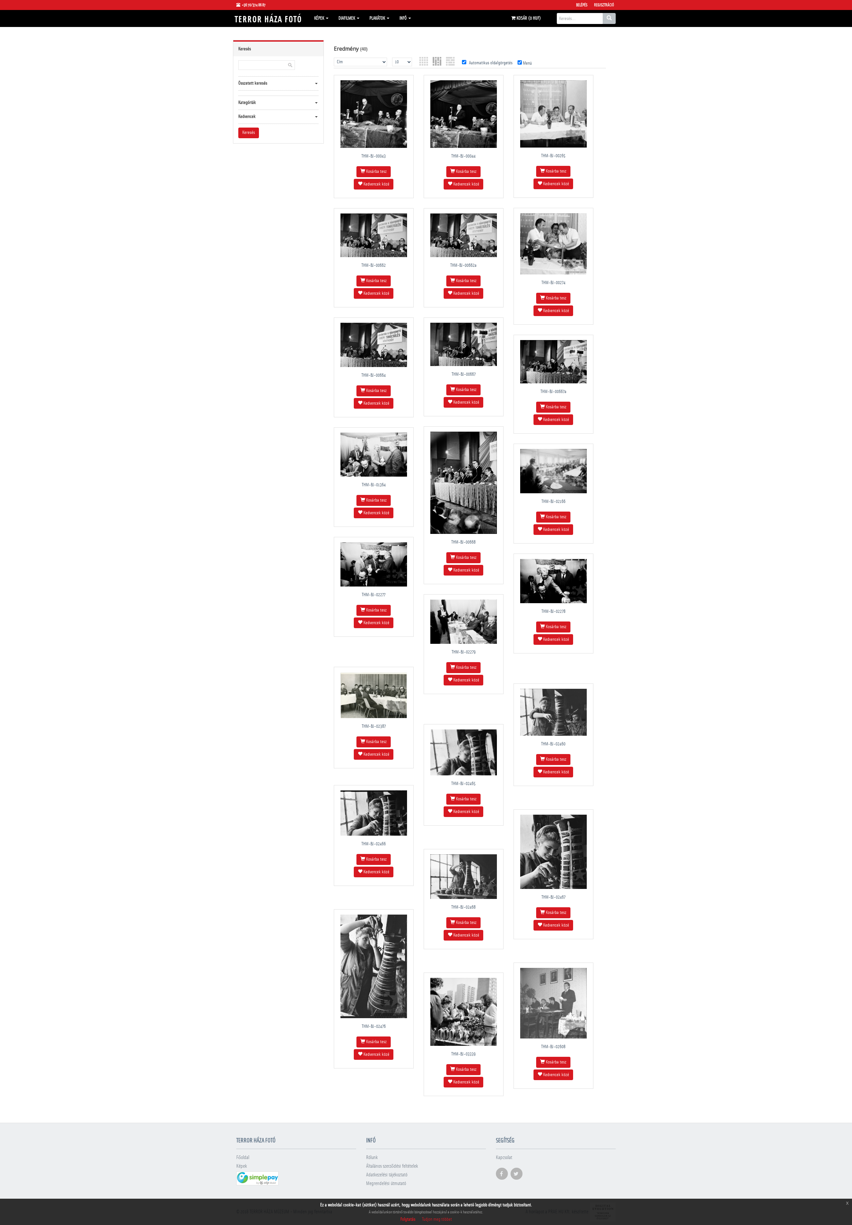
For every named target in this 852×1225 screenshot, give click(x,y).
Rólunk (372, 1157)
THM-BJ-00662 (373, 265)
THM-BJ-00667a (553, 391)
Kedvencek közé (375, 184)
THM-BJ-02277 (373, 595)
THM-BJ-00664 (373, 375)
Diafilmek (347, 18)
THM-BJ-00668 (463, 542)
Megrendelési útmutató (386, 1183)
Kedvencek (247, 116)
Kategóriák (247, 102)
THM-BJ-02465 (463, 783)
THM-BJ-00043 (373, 156)
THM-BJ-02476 (374, 1026)
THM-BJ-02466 (373, 844)
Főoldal (242, 1157)
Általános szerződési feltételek (392, 1166)
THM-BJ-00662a (463, 265)
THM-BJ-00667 (464, 374)
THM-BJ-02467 (553, 897)
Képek (319, 18)
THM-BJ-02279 (464, 652)
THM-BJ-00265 (553, 156)
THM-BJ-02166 (553, 501)
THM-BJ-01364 (374, 485)
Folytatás (407, 1219)
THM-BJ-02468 (463, 907)
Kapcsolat (504, 1157)
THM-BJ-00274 (553, 282)
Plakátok (377, 18)
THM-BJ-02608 (553, 1046)
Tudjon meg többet (437, 1219)
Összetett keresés (252, 83)
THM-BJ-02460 (553, 744)
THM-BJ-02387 (374, 726)
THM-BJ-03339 (463, 1054)
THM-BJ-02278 (553, 611)
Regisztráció (604, 5)
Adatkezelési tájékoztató (386, 1174)
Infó (403, 18)
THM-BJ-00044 (463, 156)
